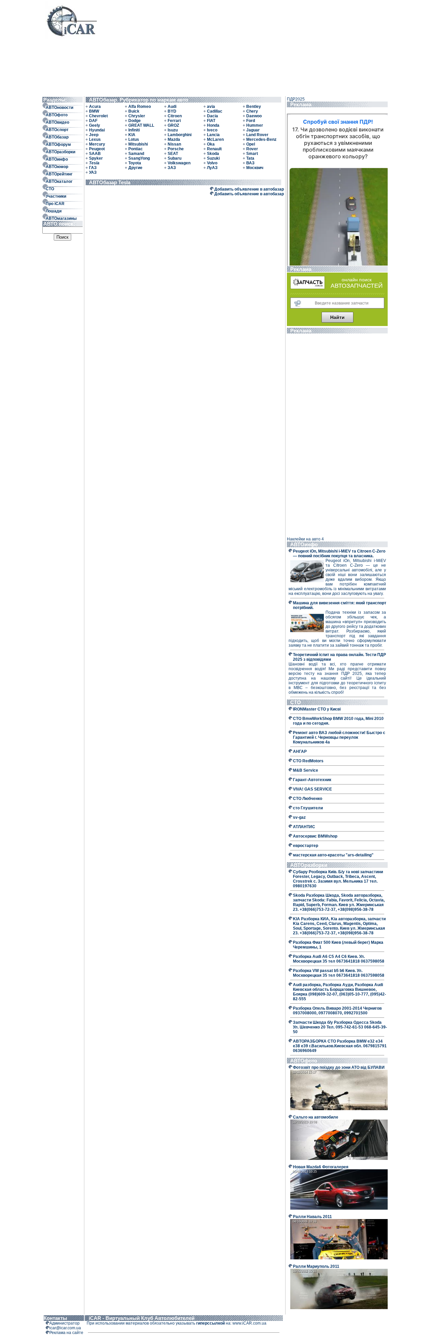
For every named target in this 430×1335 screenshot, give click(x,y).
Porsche (176, 149)
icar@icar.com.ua (65, 1328)
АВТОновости (59, 107)
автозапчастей (357, 285)
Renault (214, 149)
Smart (252, 153)
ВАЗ (250, 163)
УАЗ (93, 172)
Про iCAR (55, 203)
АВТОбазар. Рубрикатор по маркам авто (140, 100)
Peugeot (97, 149)
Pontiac (135, 149)
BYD (172, 111)
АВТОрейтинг (59, 174)
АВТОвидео (57, 122)
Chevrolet (98, 116)
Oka (211, 144)
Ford (250, 120)
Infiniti (134, 130)
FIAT (211, 120)
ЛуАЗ (212, 167)
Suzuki (213, 158)
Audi (172, 106)
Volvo (212, 163)
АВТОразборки (60, 152)
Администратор (64, 1323)
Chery (252, 111)
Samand (136, 153)
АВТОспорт (57, 129)
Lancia (213, 134)
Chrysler (136, 116)
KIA (131, 134)
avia (211, 106)
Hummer (254, 125)
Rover (252, 149)
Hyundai (97, 130)
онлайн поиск (357, 279)
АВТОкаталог (59, 181)
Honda (213, 125)
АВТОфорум (58, 144)
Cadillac (214, 111)
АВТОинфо (57, 159)
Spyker (96, 158)
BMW (94, 111)
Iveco (212, 130)
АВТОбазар (57, 137)
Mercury (97, 144)
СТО (50, 189)
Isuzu (173, 130)
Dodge (134, 120)
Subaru (174, 158)
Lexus (95, 139)
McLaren (215, 139)
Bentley (253, 106)
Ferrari (174, 120)
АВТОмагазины (61, 218)
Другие (135, 167)
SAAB (95, 153)
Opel (250, 144)
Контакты (55, 1318)
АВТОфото (57, 115)
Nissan (174, 144)
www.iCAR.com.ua (249, 1323)
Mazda (174, 139)
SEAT (173, 153)
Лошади (53, 211)
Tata (250, 158)
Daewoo (254, 116)
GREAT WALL (141, 125)
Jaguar (253, 130)
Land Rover (257, 134)
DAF (93, 120)
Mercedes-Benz (261, 139)
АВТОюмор (57, 166)
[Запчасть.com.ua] (307, 287)
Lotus (133, 139)
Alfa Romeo (139, 106)
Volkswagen (179, 163)
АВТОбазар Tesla (111, 182)
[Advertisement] (240, 48)
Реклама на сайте (66, 1332)
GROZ (173, 125)
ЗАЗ (172, 167)
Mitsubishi (138, 144)
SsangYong (139, 158)
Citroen (175, 116)
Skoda (213, 153)
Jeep (93, 134)
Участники (56, 196)
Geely (94, 125)
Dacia (212, 116)
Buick (133, 111)
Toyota (134, 163)
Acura (95, 106)
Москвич (254, 167)
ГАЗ (93, 167)
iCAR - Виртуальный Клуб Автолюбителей (142, 1318)
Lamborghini (179, 134)
